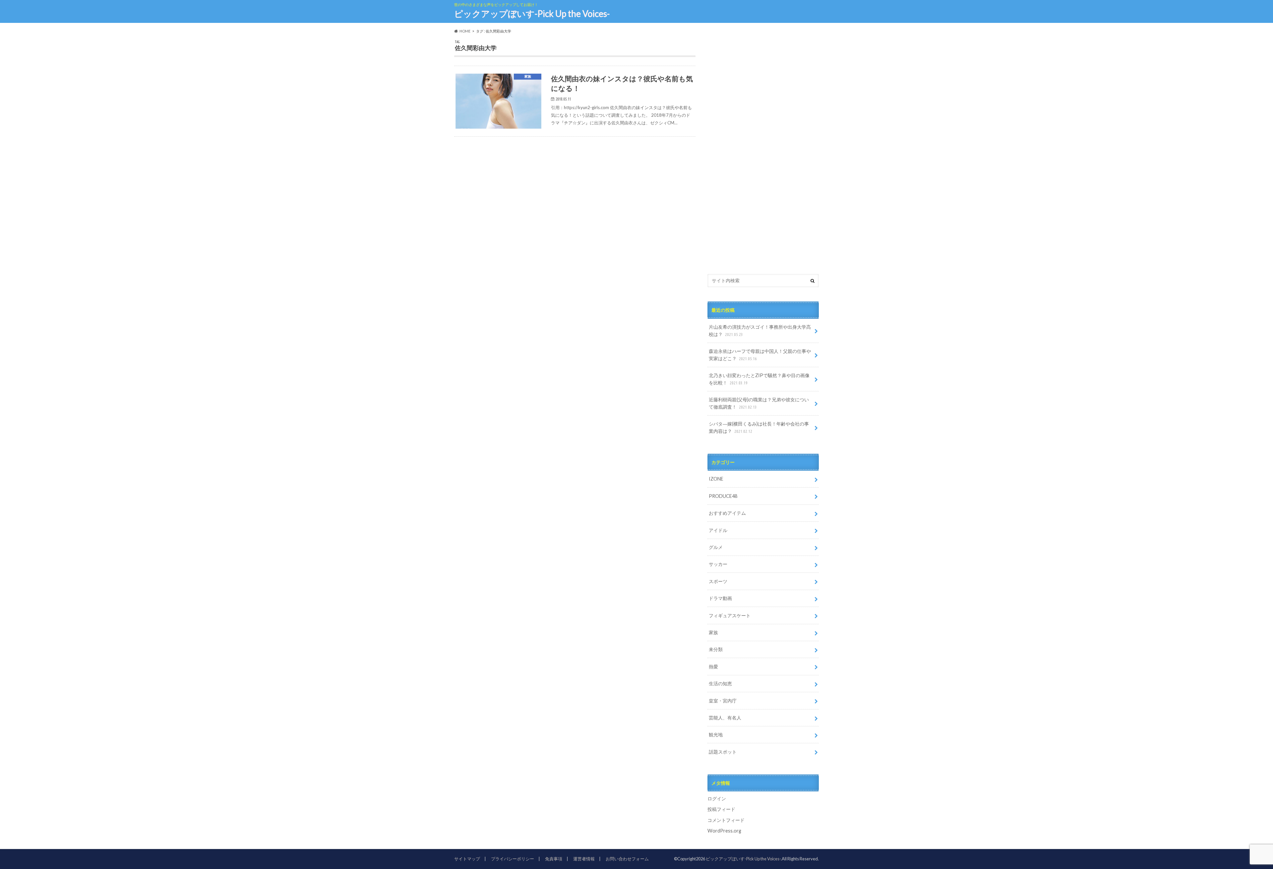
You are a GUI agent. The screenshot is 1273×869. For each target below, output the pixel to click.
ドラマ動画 (720, 598)
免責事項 (553, 858)
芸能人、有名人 (725, 717)
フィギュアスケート (730, 615)
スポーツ (718, 581)
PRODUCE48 (723, 496)
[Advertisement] (757, 158)
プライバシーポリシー (512, 858)
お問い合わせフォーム (627, 858)
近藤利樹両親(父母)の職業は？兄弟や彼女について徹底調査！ (759, 403)
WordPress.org (724, 831)
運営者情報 (584, 858)
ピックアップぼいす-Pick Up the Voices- (532, 13)
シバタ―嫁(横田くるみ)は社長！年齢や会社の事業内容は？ (759, 427)
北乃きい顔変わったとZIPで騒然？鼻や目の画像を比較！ (759, 378)
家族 (713, 632)
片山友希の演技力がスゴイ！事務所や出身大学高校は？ (760, 330)
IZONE (716, 479)
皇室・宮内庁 (723, 700)
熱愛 (713, 666)
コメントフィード (726, 820)
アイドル (718, 530)
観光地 (716, 734)
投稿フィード (721, 809)
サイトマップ (467, 858)
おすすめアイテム (727, 513)
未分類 (716, 649)
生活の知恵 (720, 683)
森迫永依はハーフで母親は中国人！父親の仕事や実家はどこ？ (760, 354)
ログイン (716, 798)
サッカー (718, 564)
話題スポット (723, 752)
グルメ (716, 547)
